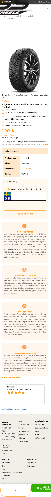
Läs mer (45, 145)
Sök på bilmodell (25, 213)
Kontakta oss (32, 463)
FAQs (3, 469)
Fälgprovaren (24, 431)
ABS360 (4, 479)
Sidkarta (22, 438)
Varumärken (23, 442)
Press (37, 431)
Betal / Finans (24, 425)
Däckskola (6, 463)
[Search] (48, 8)
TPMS (37, 435)
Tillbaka (6, 101)
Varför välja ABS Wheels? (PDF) (14, 409)
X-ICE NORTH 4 (27, 169)
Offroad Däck (40, 438)
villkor (21, 428)
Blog (3, 466)
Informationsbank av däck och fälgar (12, 474)
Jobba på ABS (24, 435)
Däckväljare (39, 425)
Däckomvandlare (41, 428)
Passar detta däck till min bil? (26, 189)
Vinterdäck (31, 466)
